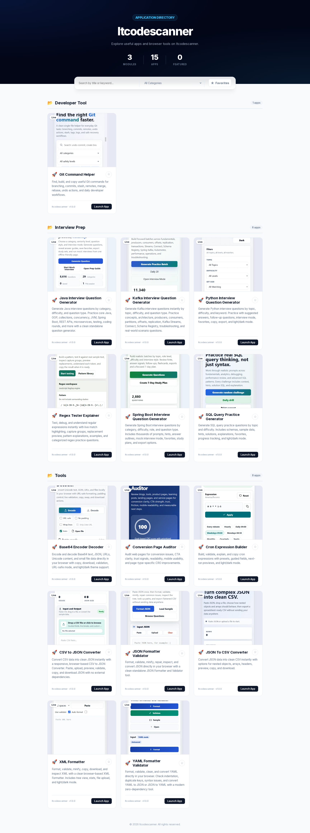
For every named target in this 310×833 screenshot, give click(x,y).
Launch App (101, 206)
